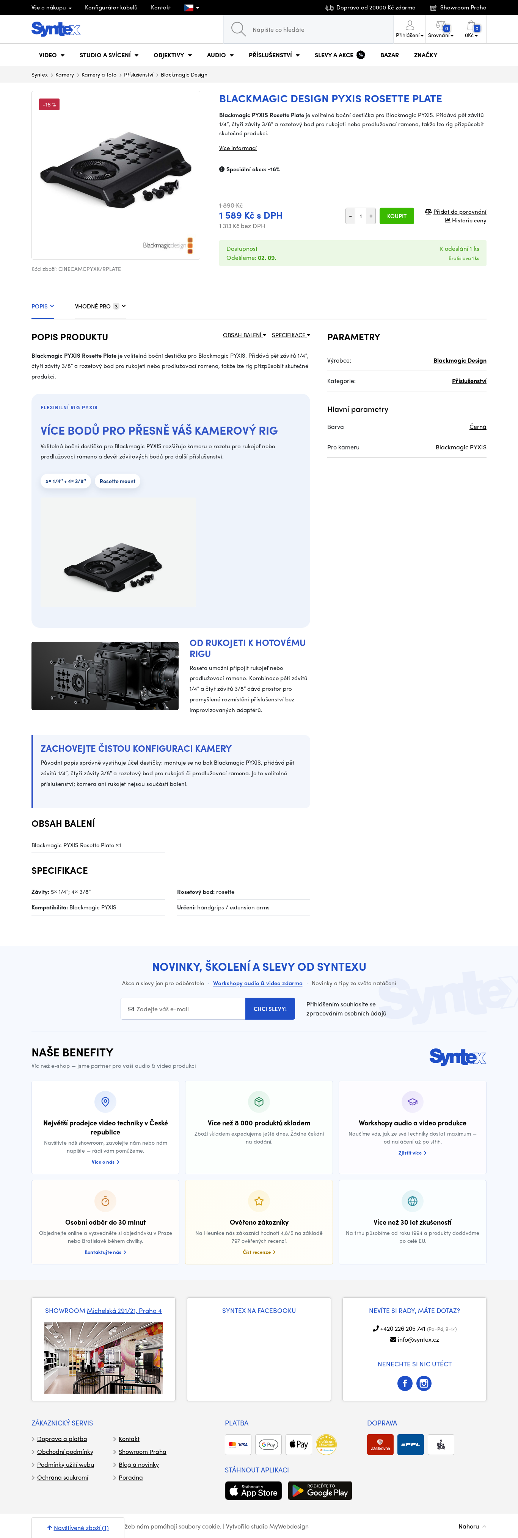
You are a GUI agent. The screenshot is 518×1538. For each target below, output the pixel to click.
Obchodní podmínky (65, 1451)
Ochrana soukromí (62, 1477)
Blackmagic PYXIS (461, 447)
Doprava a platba (62, 1438)
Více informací (238, 148)
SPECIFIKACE (289, 335)
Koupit (397, 216)
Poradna (131, 1477)
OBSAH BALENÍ (243, 335)
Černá (478, 426)
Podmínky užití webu (65, 1464)
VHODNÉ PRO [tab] (96, 306)
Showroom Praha (142, 1451)
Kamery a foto (99, 74)
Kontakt (161, 7)
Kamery (64, 74)
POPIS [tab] (39, 306)
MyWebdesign (289, 1526)
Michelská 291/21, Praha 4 (124, 1310)
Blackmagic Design (184, 74)
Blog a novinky (139, 1464)
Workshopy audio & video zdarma (258, 983)
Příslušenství (138, 74)
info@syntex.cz (418, 1339)
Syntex (39, 74)
